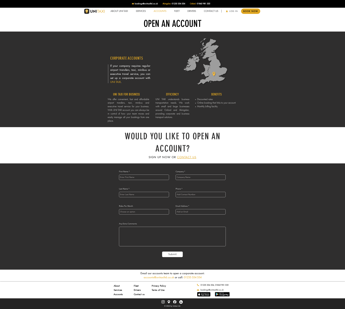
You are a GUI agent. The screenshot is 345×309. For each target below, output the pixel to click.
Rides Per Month (126, 206)
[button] (141, 11)
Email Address (182, 206)
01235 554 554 (178, 3)
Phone (178, 189)
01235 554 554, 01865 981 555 (214, 285)
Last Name (123, 189)
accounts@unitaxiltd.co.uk (159, 277)
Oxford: (193, 3)
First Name (123, 171)
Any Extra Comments (128, 224)
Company (180, 171)
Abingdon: (167, 3)
